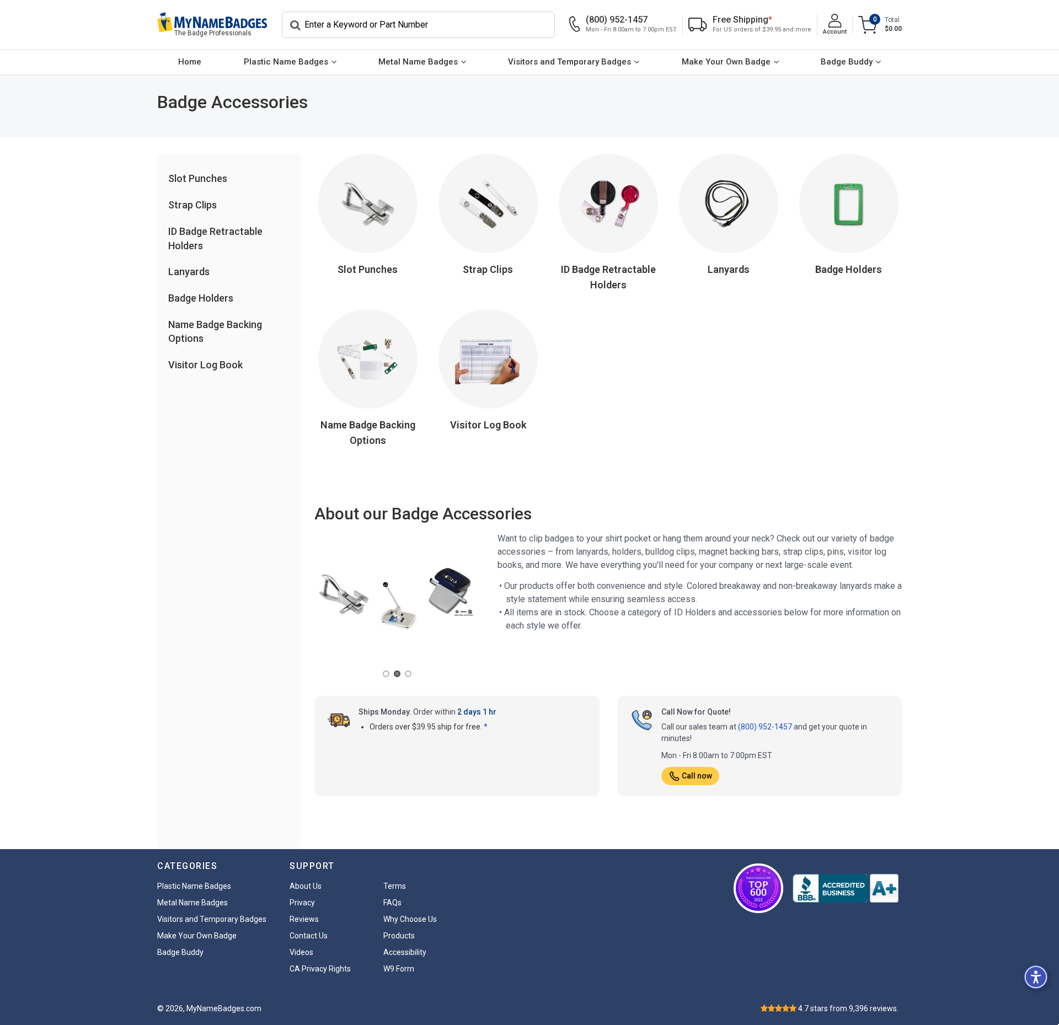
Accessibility (404, 952)
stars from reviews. (848, 1008)
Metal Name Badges (418, 62)
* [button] (486, 726)
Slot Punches (197, 178)
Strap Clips (192, 205)
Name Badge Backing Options (367, 432)
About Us (306, 886)
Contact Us (309, 935)
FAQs (392, 902)
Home (189, 62)
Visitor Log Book (205, 365)
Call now (697, 775)
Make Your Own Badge (726, 62)
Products (399, 935)
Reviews (304, 919)
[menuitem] (189, 62)
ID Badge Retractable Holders (608, 277)
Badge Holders (200, 298)
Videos (301, 952)
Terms (394, 886)
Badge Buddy (847, 62)
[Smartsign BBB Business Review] (845, 888)
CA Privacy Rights (320, 968)
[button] (1036, 977)
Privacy (302, 902)
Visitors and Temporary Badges (569, 62)
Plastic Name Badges (286, 62)
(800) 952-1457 (765, 726)
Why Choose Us (410, 919)
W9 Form (398, 968)
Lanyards (189, 271)
